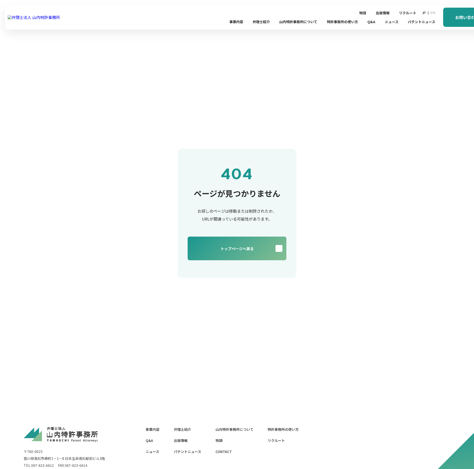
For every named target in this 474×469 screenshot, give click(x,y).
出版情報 (383, 12)
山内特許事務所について (298, 21)
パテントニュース (421, 21)
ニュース (391, 21)
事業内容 (236, 21)
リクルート (407, 12)
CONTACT (224, 451)
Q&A (371, 21)
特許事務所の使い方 (342, 21)
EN (433, 13)
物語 (362, 12)
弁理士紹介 (261, 21)
